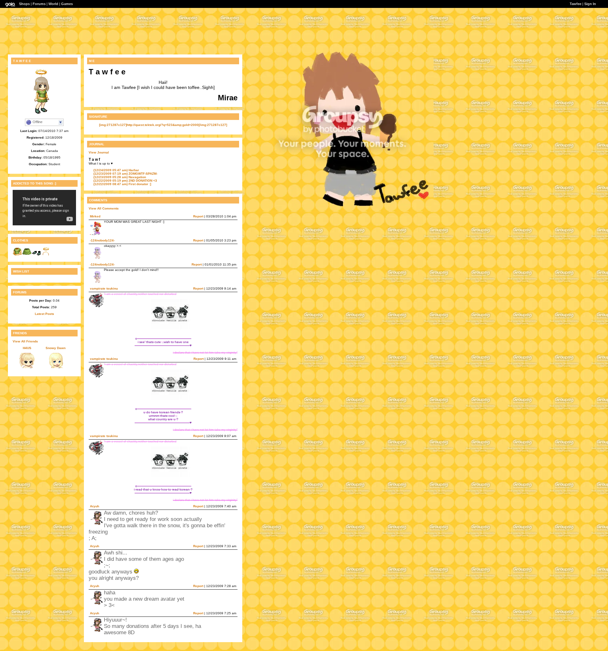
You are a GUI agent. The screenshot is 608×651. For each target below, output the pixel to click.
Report (198, 216)
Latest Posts (44, 314)
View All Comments (104, 208)
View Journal (99, 152)
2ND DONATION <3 (125, 180)
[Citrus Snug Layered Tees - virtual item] (17, 255)
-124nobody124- (102, 240)
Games (67, 4)
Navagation (119, 177)
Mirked (95, 216)
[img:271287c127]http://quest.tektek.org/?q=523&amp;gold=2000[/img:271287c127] (163, 125)
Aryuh (94, 506)
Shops (24, 4)
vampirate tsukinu (104, 288)
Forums (39, 4)
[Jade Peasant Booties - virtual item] (36, 255)
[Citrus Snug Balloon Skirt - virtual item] (27, 255)
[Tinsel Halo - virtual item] (46, 255)
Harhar (116, 170)
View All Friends (25, 341)
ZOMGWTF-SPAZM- (125, 173)
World (53, 4)
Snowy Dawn (56, 348)
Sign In (590, 4)
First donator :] (122, 184)
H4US (27, 348)
